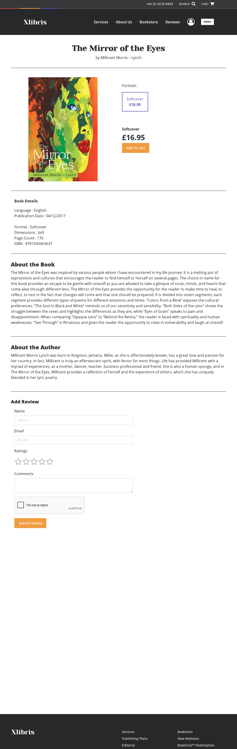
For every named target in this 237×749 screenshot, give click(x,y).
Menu (207, 21)
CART (205, 4)
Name (19, 411)
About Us (124, 22)
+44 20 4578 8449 (159, 4)
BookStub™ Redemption (196, 745)
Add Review (25, 402)
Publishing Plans (135, 738)
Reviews (172, 22)
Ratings (20, 450)
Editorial (128, 745)
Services (101, 22)
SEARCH (185, 4)
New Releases (188, 738)
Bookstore (149, 22)
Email (19, 430)
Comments (24, 473)
